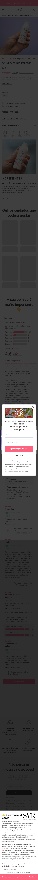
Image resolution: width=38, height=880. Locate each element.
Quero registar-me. (19, 449)
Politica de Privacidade (9, 869)
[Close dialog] (33, 407)
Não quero (19, 456)
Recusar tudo (6, 877)
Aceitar (31, 877)
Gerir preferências (19, 877)
